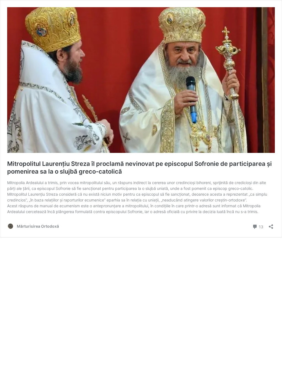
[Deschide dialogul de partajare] (271, 225)
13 (260, 226)
